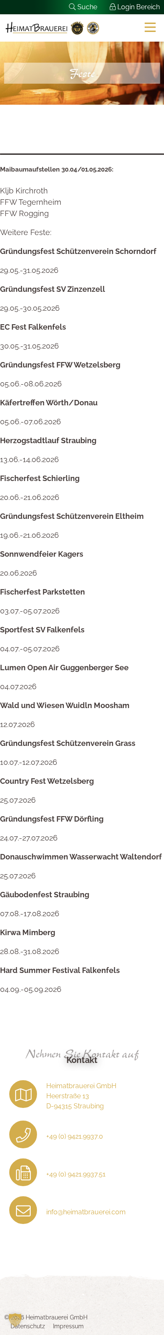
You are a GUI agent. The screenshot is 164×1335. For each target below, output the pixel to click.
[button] (15, 1320)
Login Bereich (138, 7)
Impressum (68, 1326)
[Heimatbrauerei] (52, 28)
